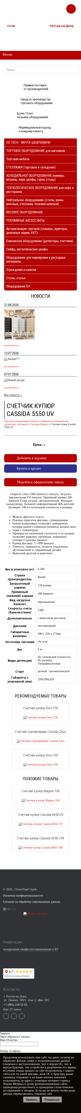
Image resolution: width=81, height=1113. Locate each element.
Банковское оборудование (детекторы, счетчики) (39, 241)
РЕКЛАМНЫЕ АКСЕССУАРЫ (25, 220)
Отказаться (51, 1099)
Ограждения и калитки (21, 270)
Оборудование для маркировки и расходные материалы (36, 259)
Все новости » (13, 395)
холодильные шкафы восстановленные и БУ (30, 949)
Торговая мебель (17, 159)
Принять (31, 1099)
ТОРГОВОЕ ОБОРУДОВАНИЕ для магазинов (35, 151)
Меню (7, 54)
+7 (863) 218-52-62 (59, 32)
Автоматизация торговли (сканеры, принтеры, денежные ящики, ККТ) (37, 231)
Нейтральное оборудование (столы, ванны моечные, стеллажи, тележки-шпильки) (35, 202)
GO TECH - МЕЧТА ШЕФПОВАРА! (28, 142)
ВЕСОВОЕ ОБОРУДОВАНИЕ (24, 212)
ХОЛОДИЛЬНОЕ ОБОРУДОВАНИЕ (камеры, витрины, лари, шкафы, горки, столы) (35, 177)
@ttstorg (45, 10)
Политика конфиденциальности (23, 895)
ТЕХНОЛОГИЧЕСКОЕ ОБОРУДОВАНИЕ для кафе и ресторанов (40, 190)
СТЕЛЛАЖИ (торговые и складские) (31, 167)
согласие (65, 1057)
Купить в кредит (29, 468)
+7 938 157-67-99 (58, 40)
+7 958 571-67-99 (58, 36)
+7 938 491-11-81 (15, 32)
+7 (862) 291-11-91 (16, 36)
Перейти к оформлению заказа (40, 482)
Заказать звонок (71, 7)
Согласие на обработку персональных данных (31, 901)
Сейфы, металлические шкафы (27, 249)
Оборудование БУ (18, 286)
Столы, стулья (16, 278)
